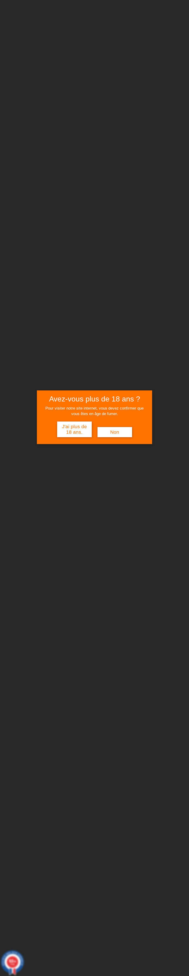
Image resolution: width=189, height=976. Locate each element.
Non (114, 432)
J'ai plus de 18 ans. (74, 429)
